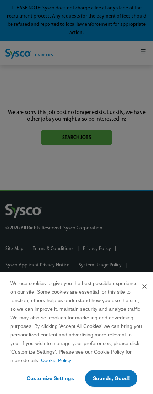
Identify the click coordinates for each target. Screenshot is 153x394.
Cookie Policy (56, 360)
